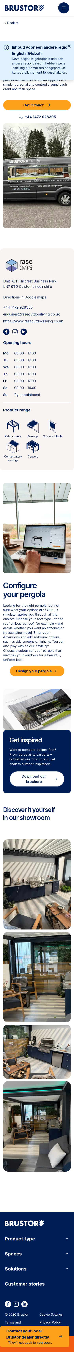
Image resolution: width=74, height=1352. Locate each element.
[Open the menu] (63, 7)
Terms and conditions (13, 1324)
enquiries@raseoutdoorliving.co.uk (31, 314)
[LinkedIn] (24, 332)
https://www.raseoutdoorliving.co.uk (33, 321)
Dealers (13, 23)
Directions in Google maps (24, 297)
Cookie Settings (51, 1314)
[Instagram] (15, 332)
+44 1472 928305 (18, 307)
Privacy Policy (50, 1322)
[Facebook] (6, 332)
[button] (37, 884)
